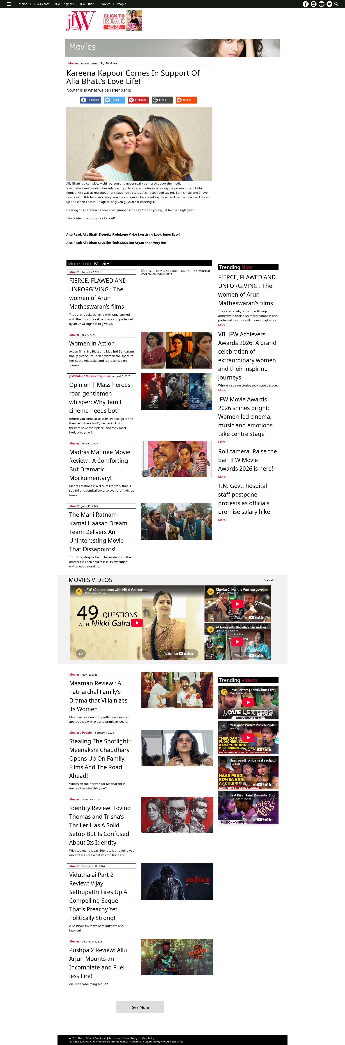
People (121, 4)
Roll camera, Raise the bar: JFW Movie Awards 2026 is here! (247, 459)
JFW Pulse (87, 4)
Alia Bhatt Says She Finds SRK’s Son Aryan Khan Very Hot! (125, 243)
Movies (105, 4)
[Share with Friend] (162, 100)
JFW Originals (64, 4)
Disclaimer (114, 1038)
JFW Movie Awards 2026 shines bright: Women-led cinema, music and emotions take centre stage (245, 416)
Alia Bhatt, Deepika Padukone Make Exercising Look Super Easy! (131, 234)
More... (223, 325)
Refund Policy (147, 1038)
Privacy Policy (130, 1038)
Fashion (22, 4)
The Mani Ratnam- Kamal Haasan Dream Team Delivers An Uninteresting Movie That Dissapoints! (98, 532)
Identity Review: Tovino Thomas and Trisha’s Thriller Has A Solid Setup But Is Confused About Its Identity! (100, 825)
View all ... (270, 580)
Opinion (104, 376)
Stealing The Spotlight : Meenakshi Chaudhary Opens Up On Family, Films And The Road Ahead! (100, 758)
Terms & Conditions (96, 1038)
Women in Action (92, 343)
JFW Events (41, 4)
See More (140, 1007)
